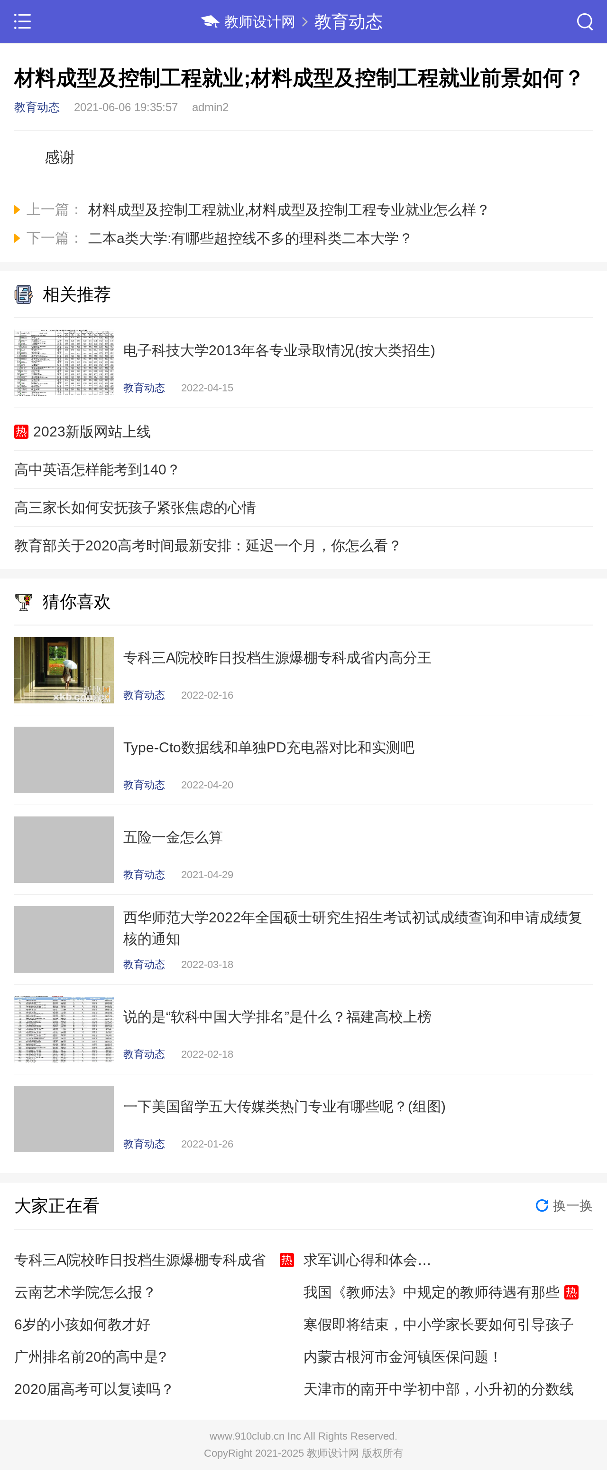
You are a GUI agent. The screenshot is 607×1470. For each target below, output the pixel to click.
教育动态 (348, 21)
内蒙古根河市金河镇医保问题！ (403, 1357)
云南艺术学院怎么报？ (85, 1292)
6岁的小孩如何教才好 (82, 1324)
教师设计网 (259, 21)
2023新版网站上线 (92, 431)
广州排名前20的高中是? (90, 1357)
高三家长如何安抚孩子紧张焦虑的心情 (135, 507)
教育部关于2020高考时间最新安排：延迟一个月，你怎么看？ (208, 545)
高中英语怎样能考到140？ (97, 469)
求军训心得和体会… (368, 1260)
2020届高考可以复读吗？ (94, 1389)
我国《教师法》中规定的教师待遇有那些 (432, 1292)
